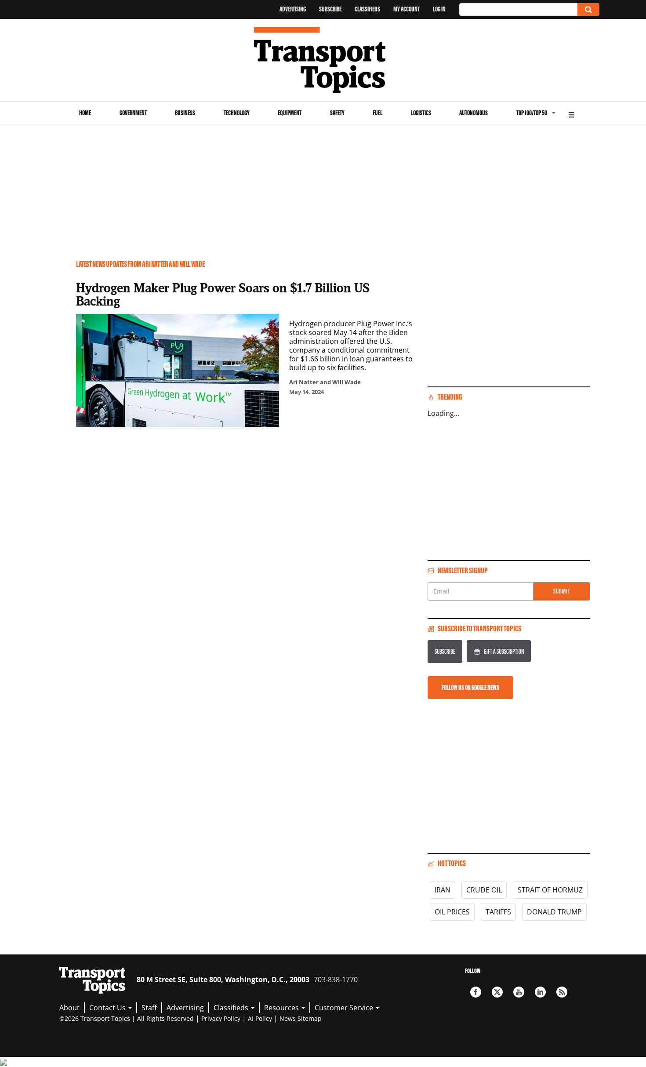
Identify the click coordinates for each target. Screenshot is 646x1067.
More (571, 114)
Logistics (421, 113)
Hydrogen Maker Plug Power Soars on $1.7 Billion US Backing (223, 294)
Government (133, 113)
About (69, 1007)
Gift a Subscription (504, 651)
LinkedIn (540, 992)
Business (185, 113)
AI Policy (260, 1018)
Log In (439, 9)
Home (85, 113)
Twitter (497, 992)
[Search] (588, 9)
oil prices (452, 912)
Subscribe (330, 9)
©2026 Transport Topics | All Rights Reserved (126, 1018)
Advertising (292, 9)
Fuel (377, 113)
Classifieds (367, 9)
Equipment (289, 113)
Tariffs (498, 912)
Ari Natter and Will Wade (325, 382)
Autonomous (473, 113)
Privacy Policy (220, 1018)
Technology (237, 113)
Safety (337, 113)
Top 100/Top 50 (531, 113)
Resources (282, 1007)
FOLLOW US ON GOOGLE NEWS (470, 687)
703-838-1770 (336, 979)
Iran (442, 890)
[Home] (323, 60)
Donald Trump (554, 912)
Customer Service (345, 1007)
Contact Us (108, 1007)
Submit (561, 591)
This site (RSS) (561, 992)
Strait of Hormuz (550, 890)
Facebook (475, 992)
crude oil (484, 890)
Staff (149, 1007)
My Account (406, 9)
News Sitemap (300, 1018)
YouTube (518, 992)
